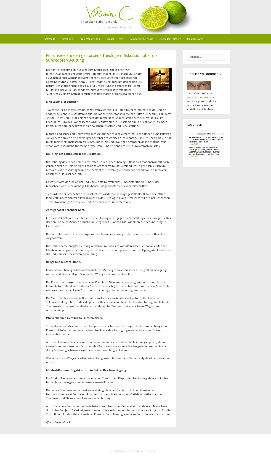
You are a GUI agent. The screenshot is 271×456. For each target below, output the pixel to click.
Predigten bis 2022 (90, 38)
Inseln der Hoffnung (170, 38)
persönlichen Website (200, 97)
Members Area (195, 38)
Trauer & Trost (115, 38)
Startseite (50, 38)
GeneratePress (152, 451)
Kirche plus (67, 38)
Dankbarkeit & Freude (141, 38)
